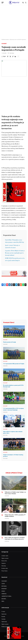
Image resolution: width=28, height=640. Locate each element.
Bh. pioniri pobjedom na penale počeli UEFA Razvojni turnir (13, 386)
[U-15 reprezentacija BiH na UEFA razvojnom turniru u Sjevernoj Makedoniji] (14, 398)
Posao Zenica (4, 571)
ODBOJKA (4, 593)
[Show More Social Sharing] (18, 56)
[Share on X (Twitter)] (10, 56)
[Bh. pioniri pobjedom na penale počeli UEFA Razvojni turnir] (14, 375)
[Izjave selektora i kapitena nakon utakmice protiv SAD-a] (14, 421)
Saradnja (3, 619)
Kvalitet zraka (5, 568)
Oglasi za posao (5, 558)
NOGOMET (4, 581)
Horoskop (4, 565)
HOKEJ (3, 591)
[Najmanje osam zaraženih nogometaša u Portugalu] (14, 68)
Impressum (4, 614)
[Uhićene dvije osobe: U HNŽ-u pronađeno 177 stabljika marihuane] (14, 506)
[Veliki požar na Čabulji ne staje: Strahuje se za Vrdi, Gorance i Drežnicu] (14, 483)
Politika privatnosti (6, 626)
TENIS (3, 583)
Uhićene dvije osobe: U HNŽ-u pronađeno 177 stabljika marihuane (15, 515)
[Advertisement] (14, 22)
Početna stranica (5, 39)
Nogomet (4, 43)
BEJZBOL (4, 598)
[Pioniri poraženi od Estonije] (14, 331)
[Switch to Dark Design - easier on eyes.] (25, 2)
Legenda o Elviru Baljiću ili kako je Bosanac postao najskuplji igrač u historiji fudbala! (15, 253)
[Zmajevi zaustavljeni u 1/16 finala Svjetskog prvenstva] (14, 444)
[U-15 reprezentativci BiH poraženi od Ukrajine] (14, 353)
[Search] (23, 2)
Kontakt (3, 616)
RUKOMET (4, 588)
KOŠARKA (4, 586)
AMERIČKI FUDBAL (7, 596)
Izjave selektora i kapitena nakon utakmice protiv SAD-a (12, 432)
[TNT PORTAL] (14, 2)
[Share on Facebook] (8, 56)
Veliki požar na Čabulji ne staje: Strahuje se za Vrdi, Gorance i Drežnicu (15, 492)
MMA (3, 601)
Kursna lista (4, 560)
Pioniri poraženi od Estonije (9, 342)
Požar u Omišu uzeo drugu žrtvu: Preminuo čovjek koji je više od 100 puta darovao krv (15, 538)
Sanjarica (4, 563)
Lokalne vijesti (5, 555)
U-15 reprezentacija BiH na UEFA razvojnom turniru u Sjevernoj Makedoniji (13, 409)
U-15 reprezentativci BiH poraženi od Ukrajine (13, 363)
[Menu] (3, 2)
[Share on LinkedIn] (15, 56)
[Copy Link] (13, 56)
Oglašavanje (4, 621)
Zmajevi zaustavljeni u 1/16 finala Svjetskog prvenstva (13, 455)
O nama (3, 611)
